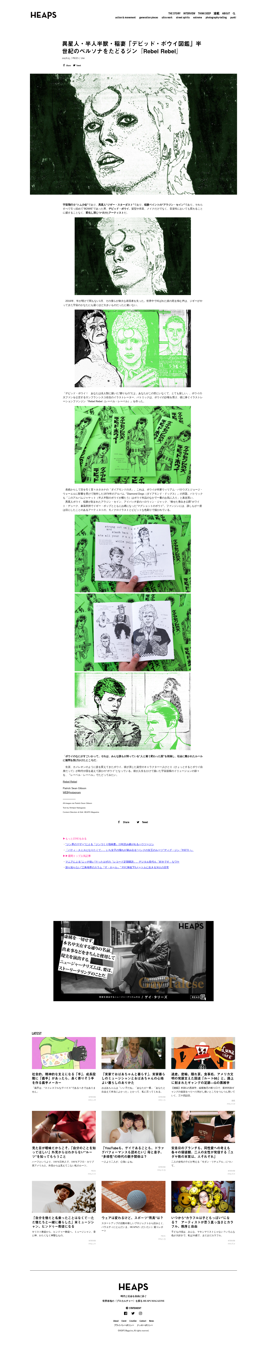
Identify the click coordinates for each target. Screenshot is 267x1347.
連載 (233, 1100)
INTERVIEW (92, 1097)
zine (83, 58)
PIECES (75, 58)
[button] (133, 1308)
